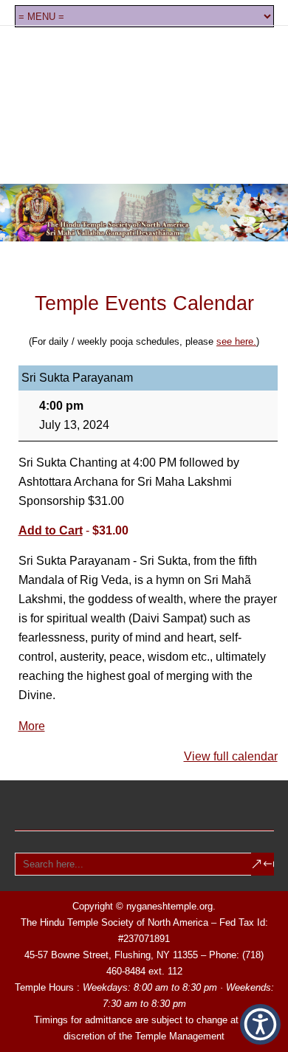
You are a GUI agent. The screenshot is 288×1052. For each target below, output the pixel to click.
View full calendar (231, 756)
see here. (236, 341)
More (31, 726)
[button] (260, 1024)
